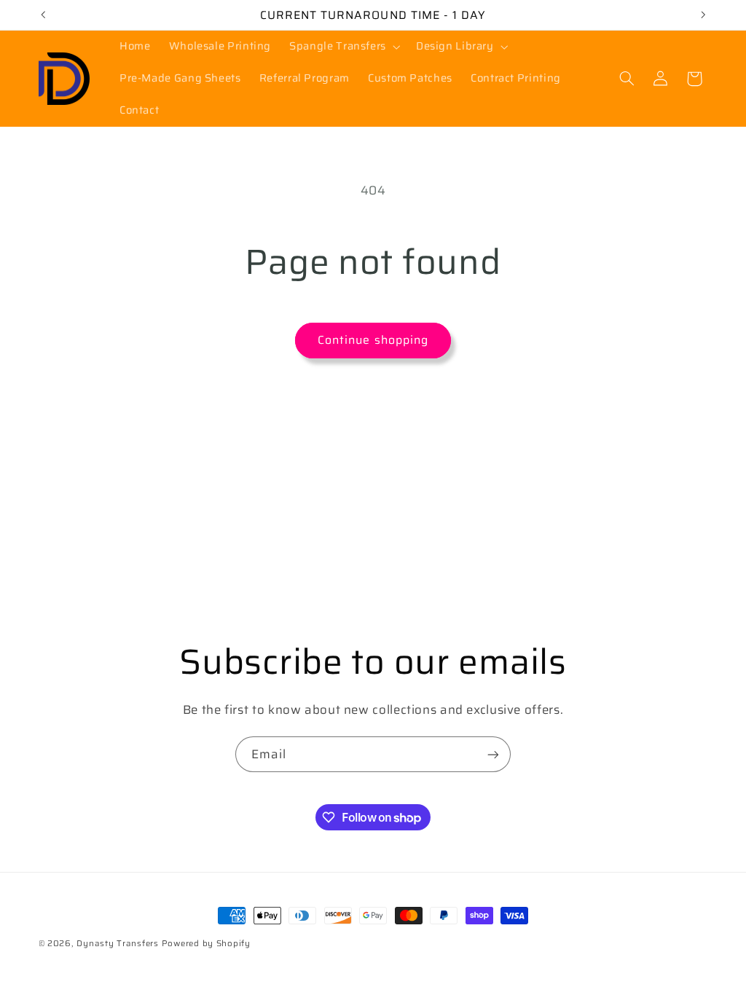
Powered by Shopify (206, 943)
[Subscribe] (493, 754)
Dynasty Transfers (117, 943)
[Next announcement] (703, 14)
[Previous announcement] (43, 14)
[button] (343, 47)
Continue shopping (373, 340)
